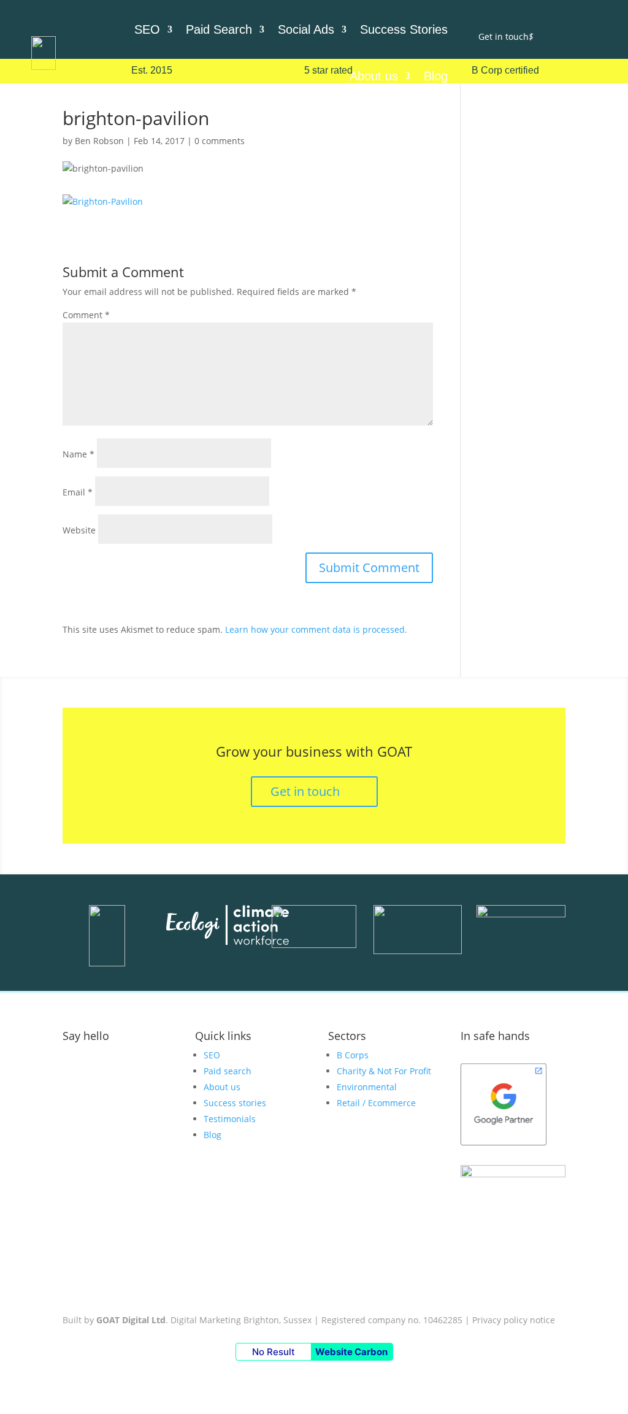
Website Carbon (351, 1352)
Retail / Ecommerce (376, 1103)
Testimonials (230, 1119)
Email (78, 492)
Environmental (367, 1087)
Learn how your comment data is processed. (316, 629)
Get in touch (506, 36)
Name (78, 454)
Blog (436, 76)
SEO (147, 29)
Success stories (235, 1103)
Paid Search (219, 29)
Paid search (227, 1071)
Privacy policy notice (513, 1320)
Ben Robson (99, 141)
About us (374, 76)
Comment (86, 315)
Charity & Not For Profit (384, 1071)
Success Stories (404, 29)
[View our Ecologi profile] (227, 927)
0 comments (219, 141)
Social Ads (306, 29)
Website (79, 530)
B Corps (353, 1055)
